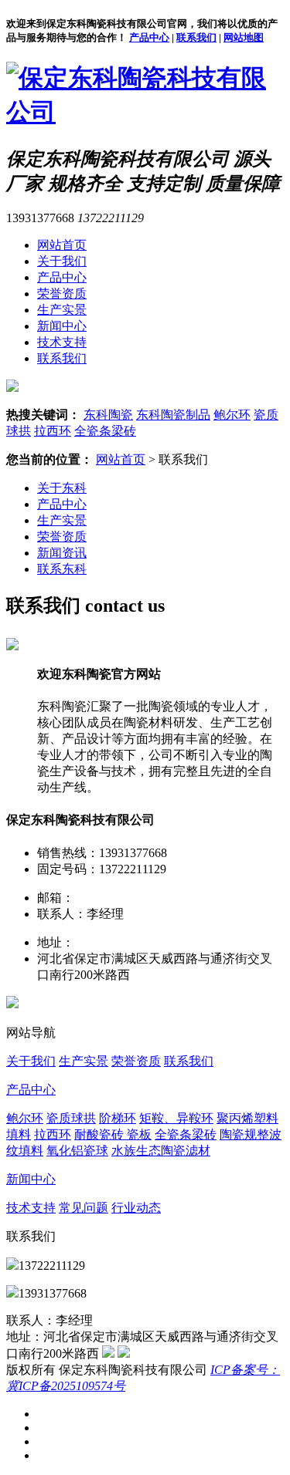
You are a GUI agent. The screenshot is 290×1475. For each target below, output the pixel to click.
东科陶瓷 (108, 414)
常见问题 (83, 1207)
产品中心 (149, 37)
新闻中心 (62, 325)
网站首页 (62, 244)
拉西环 (52, 430)
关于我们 (62, 261)
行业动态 (136, 1207)
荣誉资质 (62, 293)
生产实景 (62, 309)
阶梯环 (117, 1118)
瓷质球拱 (71, 1118)
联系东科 (62, 568)
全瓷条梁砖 (105, 430)
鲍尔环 (232, 414)
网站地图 (243, 37)
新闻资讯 (62, 552)
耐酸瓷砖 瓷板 (113, 1134)
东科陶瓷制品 (173, 414)
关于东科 (62, 487)
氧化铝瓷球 (77, 1150)
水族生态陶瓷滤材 (160, 1150)
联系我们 (196, 37)
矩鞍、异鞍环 (176, 1118)
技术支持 (62, 342)
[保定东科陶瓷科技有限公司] (145, 112)
